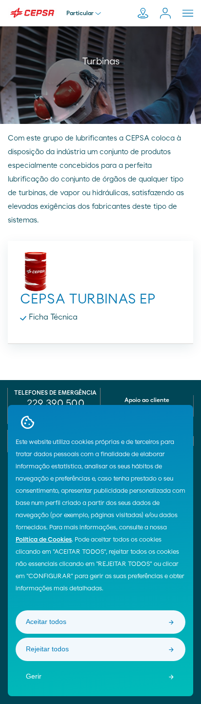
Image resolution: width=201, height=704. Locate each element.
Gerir (33, 676)
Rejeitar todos (47, 649)
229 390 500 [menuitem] (55, 403)
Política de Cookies (44, 540)
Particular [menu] (80, 13)
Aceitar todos (46, 621)
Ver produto (100, 285)
